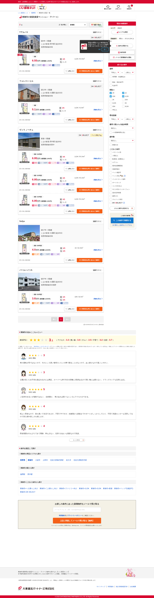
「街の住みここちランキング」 (41, 346)
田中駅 (30, 474)
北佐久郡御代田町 (57, 460)
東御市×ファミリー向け (68, 488)
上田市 (45, 460)
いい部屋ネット (23, 13)
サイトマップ (101, 586)
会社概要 (133, 586)
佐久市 (68, 460)
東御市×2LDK (96, 488)
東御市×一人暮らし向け (29, 488)
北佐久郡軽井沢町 (80, 460)
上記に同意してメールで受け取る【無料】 (77, 521)
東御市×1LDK (84, 488)
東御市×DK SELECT (27, 492)
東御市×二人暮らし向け (49, 488)
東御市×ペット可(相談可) (123, 488)
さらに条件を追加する (121, 208)
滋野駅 (22, 474)
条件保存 (123, 52)
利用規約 (111, 586)
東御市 (30, 460)
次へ (105, 49)
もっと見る (76, 440)
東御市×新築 (107, 488)
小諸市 (37, 460)
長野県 (33, 13)
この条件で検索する (123, 220)
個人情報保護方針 (122, 586)
